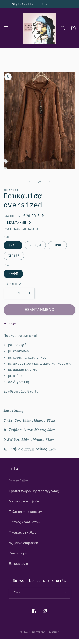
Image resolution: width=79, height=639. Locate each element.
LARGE (57, 245)
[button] (6, 28)
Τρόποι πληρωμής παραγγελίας (34, 491)
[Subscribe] (65, 593)
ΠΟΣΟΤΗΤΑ (12, 284)
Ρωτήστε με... (19, 553)
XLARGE (13, 256)
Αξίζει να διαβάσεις (24, 543)
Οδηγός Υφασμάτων (25, 522)
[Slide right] (49, 181)
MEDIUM (35, 245)
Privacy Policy (18, 481)
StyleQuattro (34, 632)
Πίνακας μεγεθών (22, 532)
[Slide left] (29, 181)
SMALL (13, 245)
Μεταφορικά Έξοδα (24, 501)
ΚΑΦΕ (13, 274)
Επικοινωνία (18, 564)
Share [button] (13, 324)
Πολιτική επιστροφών (25, 512)
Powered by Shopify (50, 632)
